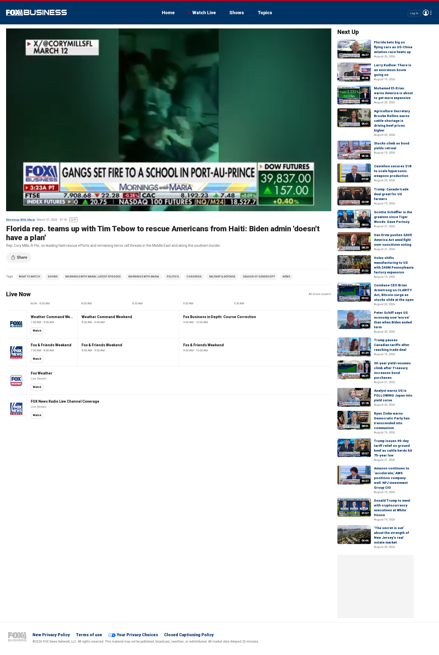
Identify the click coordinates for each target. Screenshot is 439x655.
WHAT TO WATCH (29, 276)
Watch (37, 330)
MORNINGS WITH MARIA (143, 276)
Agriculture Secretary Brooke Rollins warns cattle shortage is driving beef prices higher (392, 120)
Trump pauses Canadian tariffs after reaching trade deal (392, 345)
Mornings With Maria (20, 219)
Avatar (426, 13)
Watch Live (204, 12)
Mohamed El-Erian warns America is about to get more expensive (393, 93)
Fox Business (36, 13)
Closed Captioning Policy (189, 634)
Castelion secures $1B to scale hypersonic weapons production (393, 171)
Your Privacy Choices (137, 634)
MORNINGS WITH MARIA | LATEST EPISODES (93, 276)
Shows (236, 12)
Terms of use (89, 634)
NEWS (286, 276)
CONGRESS (193, 276)
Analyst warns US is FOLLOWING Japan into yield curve (393, 395)
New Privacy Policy (51, 634)
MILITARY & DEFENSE (222, 276)
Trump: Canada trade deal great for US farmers (391, 194)
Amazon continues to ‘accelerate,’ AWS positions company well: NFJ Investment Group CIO (391, 477)
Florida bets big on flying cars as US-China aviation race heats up (393, 47)
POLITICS (173, 276)
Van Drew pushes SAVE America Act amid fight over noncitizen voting (393, 240)
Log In (414, 13)
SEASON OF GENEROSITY (259, 276)
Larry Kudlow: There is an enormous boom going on (392, 70)
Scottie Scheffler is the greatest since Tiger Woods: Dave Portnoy (393, 217)
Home (168, 12)
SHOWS (53, 276)
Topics (265, 12)
